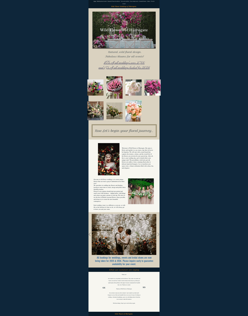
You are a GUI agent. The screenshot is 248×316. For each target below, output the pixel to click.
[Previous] (90, 234)
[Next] (158, 234)
